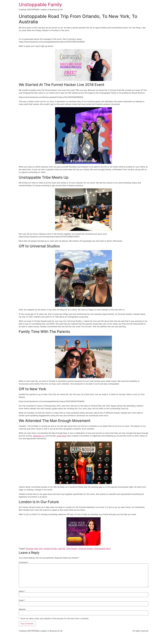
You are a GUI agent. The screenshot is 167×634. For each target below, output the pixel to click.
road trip (61, 548)
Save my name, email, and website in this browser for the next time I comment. (55, 618)
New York (38, 548)
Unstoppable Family (40, 4)
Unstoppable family (102, 548)
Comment (24, 562)
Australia (29, 548)
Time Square (71, 548)
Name (22, 591)
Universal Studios (85, 548)
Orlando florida (50, 548)
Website (22, 609)
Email (22, 600)
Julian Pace (61, 436)
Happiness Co (39, 436)
